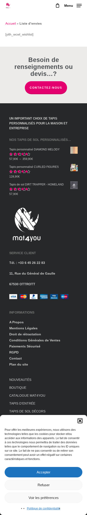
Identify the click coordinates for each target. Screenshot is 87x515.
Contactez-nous (46, 87)
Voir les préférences (44, 498)
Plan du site (18, 364)
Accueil (10, 23)
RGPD (14, 352)
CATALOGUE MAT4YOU (27, 395)
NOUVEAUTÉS (20, 380)
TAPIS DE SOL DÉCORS (27, 411)
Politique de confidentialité (43, 508)
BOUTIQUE (17, 387)
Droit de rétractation (25, 334)
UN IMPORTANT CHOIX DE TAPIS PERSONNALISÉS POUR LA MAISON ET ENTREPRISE (38, 123)
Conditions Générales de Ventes (34, 340)
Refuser (44, 485)
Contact (15, 358)
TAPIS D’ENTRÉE (22, 403)
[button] (80, 420)
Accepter (43, 472)
